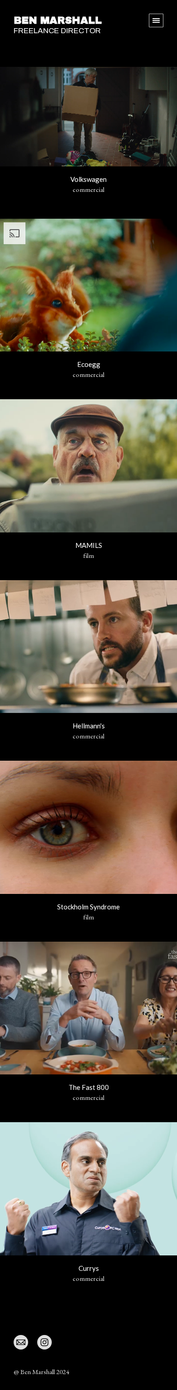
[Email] (21, 1342)
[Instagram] (44, 1342)
